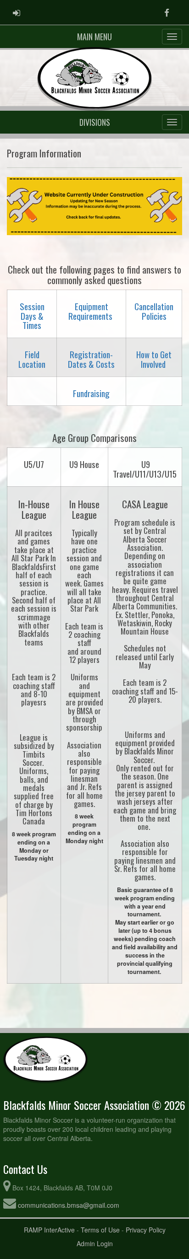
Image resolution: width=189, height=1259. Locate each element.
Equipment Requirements (90, 311)
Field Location (31, 359)
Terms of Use (100, 1229)
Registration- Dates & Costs (91, 359)
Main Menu (94, 37)
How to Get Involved (154, 359)
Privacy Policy (146, 1229)
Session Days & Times (32, 315)
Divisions (94, 122)
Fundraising (91, 393)
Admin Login (95, 1243)
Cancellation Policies (153, 311)
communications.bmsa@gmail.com (68, 1205)
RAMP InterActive (49, 1229)
